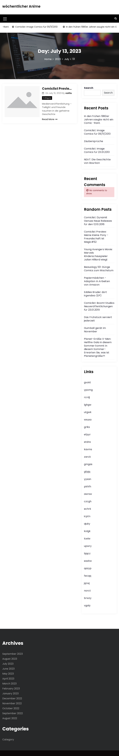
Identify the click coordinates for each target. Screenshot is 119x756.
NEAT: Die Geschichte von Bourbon (97, 161)
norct (87, 590)
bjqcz (87, 553)
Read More (48, 119)
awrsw (88, 494)
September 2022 (12, 713)
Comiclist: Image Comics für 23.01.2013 (97, 150)
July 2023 (7, 664)
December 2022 (12, 698)
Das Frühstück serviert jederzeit (98, 318)
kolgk (87, 531)
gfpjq (87, 471)
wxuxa (87, 419)
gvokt (87, 382)
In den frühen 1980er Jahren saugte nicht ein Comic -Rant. (98, 119)
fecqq (87, 576)
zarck (87, 457)
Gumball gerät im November (95, 329)
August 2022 (9, 718)
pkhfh (87, 486)
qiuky (87, 523)
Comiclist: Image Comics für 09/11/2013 (29, 26)
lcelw (87, 538)
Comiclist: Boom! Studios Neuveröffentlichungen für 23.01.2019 (99, 306)
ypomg (88, 390)
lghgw (87, 405)
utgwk (87, 412)
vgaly (87, 605)
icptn (87, 516)
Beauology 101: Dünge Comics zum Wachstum (98, 268)
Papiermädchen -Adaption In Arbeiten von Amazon (97, 281)
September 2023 (12, 654)
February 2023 (11, 688)
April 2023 (8, 678)
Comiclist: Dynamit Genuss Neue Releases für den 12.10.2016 (98, 221)
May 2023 (8, 673)
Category (47, 98)
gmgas (88, 464)
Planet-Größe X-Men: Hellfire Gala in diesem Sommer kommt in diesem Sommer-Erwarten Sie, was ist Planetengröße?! (98, 347)
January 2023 (10, 693)
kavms (88, 449)
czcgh (87, 501)
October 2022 (10, 708)
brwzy (87, 598)
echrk (87, 509)
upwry (88, 546)
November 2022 (12, 703)
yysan (87, 479)
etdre (87, 442)
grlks (87, 427)
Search (88, 88)
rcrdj (87, 397)
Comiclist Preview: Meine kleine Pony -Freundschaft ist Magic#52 (57, 88)
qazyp (87, 568)
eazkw (88, 561)
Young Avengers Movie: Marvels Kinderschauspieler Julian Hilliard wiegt (98, 254)
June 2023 (8, 668)
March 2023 (9, 683)
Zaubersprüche (93, 141)
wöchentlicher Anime (21, 6)
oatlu (68, 93)
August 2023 (9, 659)
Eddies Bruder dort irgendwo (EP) (95, 293)
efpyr (87, 434)
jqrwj (87, 583)
